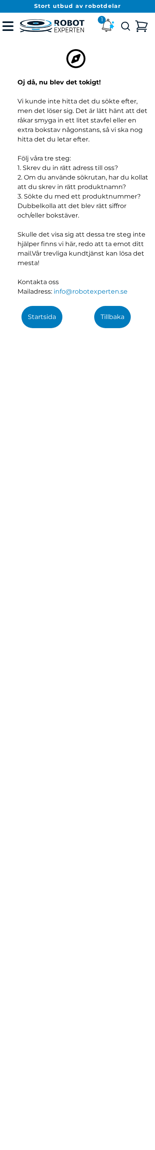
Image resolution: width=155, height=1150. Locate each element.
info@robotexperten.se (91, 291)
